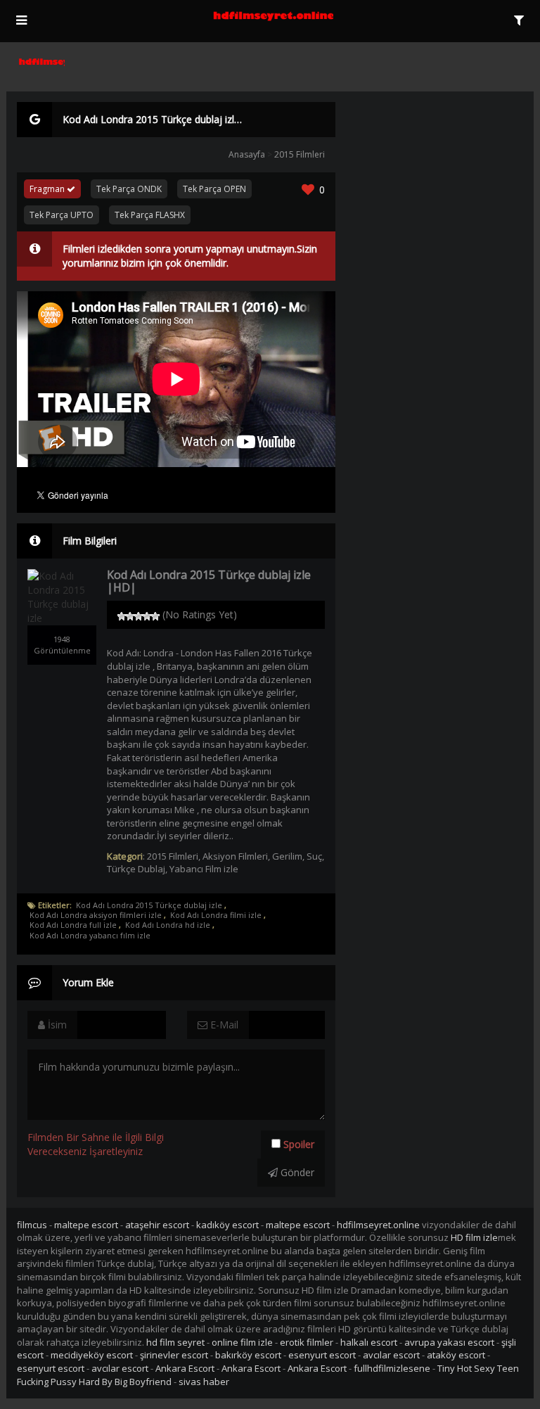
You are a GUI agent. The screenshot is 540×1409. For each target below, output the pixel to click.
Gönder (296, 1172)
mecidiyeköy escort (92, 1355)
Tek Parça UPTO (62, 215)
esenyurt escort (322, 1355)
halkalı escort (368, 1342)
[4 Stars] (147, 616)
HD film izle (474, 1237)
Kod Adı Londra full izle (73, 925)
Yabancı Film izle (203, 868)
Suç (314, 856)
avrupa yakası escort (449, 1342)
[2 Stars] (130, 616)
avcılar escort (391, 1355)
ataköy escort (456, 1355)
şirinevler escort (174, 1355)
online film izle (242, 1342)
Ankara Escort (184, 1368)
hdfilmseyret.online (378, 1224)
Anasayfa (247, 154)
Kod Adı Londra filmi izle (216, 915)
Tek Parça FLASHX (150, 215)
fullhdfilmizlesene (392, 1368)
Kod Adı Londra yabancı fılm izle (90, 936)
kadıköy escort (227, 1224)
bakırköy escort (248, 1355)
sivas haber (204, 1381)
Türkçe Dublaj (136, 868)
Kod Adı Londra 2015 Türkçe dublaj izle (149, 905)
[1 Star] (121, 616)
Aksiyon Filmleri (235, 856)
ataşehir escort (157, 1224)
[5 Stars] (155, 616)
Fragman (48, 189)
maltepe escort (86, 1224)
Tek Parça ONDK (129, 189)
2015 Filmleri (299, 154)
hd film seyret (175, 1342)
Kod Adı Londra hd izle (167, 925)
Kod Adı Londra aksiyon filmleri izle (96, 915)
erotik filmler (306, 1342)
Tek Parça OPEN (214, 189)
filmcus (32, 1224)
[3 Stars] (138, 616)
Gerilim (287, 856)
